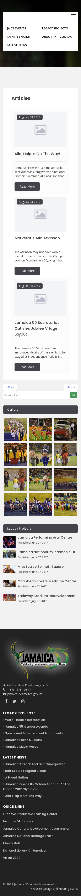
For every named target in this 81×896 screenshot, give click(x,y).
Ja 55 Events (16, 28)
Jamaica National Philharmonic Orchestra (48, 552)
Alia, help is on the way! (37, 153)
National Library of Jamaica (24, 850)
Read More (27, 186)
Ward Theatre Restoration (25, 720)
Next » (70, 387)
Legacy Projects (55, 28)
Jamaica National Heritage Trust (28, 836)
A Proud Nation (16, 777)
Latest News (17, 45)
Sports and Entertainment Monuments (34, 733)
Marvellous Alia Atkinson (37, 238)
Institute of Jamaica (18, 821)
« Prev (10, 387)
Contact (67, 37)
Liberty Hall (11, 843)
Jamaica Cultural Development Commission (36, 829)
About (47, 37)
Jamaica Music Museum (23, 747)
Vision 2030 (11, 858)
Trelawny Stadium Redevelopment (47, 596)
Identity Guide (18, 37)
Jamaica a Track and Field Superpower (35, 764)
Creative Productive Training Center (30, 814)
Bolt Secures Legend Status (26, 771)
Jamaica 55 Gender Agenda (26, 726)
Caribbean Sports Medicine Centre (47, 581)
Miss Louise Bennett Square (41, 566)
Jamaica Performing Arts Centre (45, 537)
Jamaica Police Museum (23, 740)
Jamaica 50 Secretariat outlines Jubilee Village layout (37, 328)
